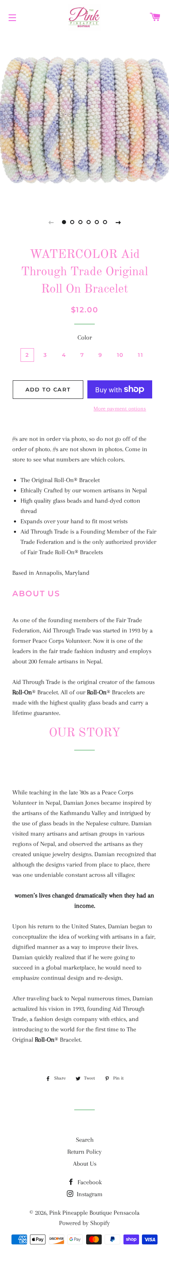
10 (120, 354)
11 (140, 354)
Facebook (89, 1182)
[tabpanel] (84, 118)
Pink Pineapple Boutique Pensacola (94, 1212)
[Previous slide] (51, 222)
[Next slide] (118, 222)
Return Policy (84, 1151)
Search (85, 1139)
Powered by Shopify (84, 1223)
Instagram (89, 1194)
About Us (84, 1163)
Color (85, 337)
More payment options (120, 408)
